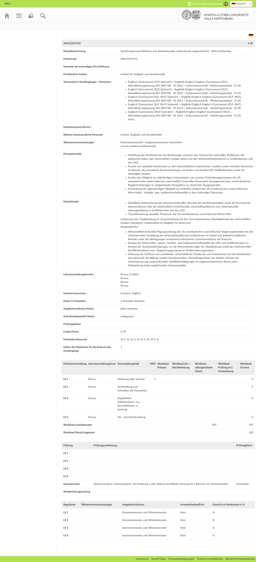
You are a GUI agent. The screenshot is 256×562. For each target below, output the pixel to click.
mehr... (131, 119)
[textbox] (241, 3)
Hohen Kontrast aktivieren (207, 4)
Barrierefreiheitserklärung (240, 559)
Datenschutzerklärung (210, 559)
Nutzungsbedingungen (181, 559)
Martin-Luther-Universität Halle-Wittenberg (215, 15)
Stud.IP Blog (158, 559)
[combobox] (241, 4)
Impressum (142, 559)
